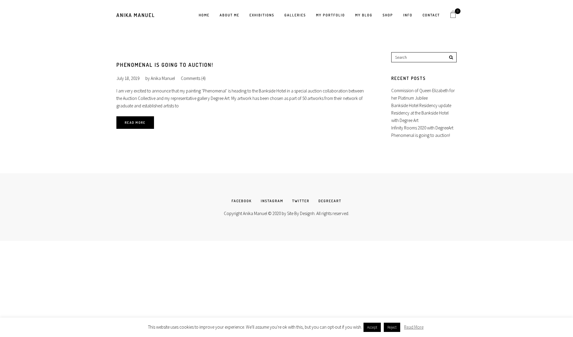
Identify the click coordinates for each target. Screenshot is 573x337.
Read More (135, 122)
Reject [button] (392, 327)
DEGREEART (329, 201)
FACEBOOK (242, 201)
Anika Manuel (135, 15)
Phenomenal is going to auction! (164, 64)
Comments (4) (193, 78)
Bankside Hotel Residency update (421, 105)
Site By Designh (301, 213)
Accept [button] (372, 327)
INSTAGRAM (272, 201)
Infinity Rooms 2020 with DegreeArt (422, 128)
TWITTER (300, 201)
